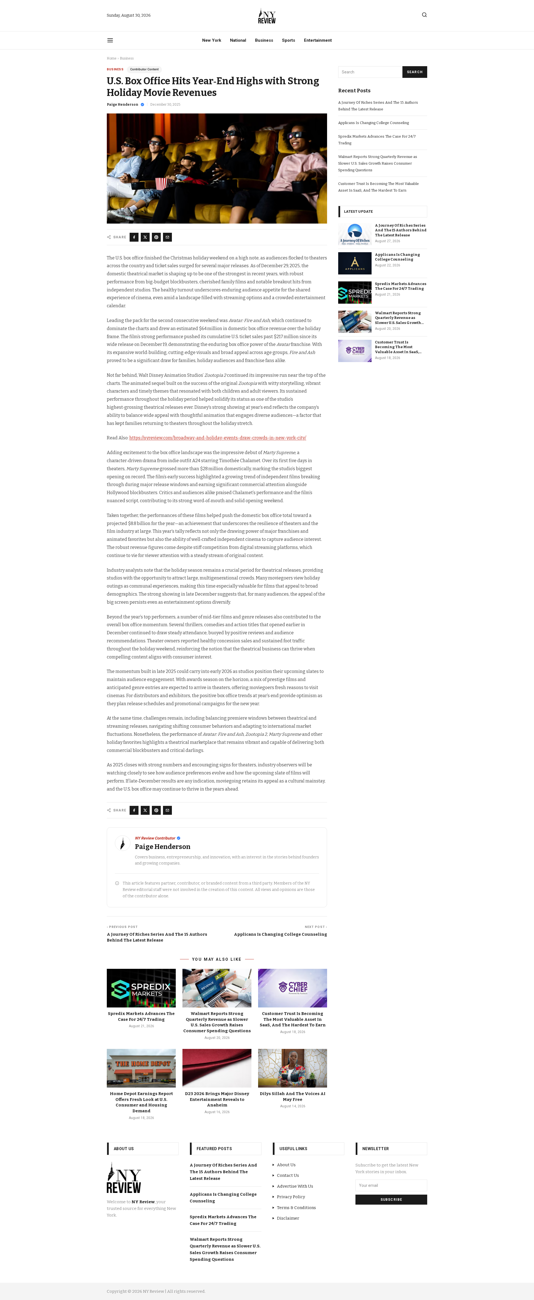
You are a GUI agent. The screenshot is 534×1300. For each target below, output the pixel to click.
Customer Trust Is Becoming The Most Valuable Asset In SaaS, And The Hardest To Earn (293, 1019)
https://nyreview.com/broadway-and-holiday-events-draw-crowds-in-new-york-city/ (217, 437)
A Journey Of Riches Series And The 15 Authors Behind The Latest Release (401, 230)
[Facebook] (134, 237)
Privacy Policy (291, 1196)
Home (112, 58)
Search (415, 72)
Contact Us (288, 1175)
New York (211, 40)
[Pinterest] (156, 237)
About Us (286, 1164)
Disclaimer (288, 1218)
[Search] (424, 15)
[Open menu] (110, 40)
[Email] (167, 237)
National (238, 40)
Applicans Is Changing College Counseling (373, 123)
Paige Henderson (122, 105)
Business (264, 40)
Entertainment (318, 40)
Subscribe (391, 1200)
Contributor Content (144, 69)
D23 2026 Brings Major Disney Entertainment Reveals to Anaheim (217, 1099)
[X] (145, 237)
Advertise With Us (295, 1186)
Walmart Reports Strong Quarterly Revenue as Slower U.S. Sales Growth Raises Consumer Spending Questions (377, 163)
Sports (288, 40)
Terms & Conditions (296, 1207)
